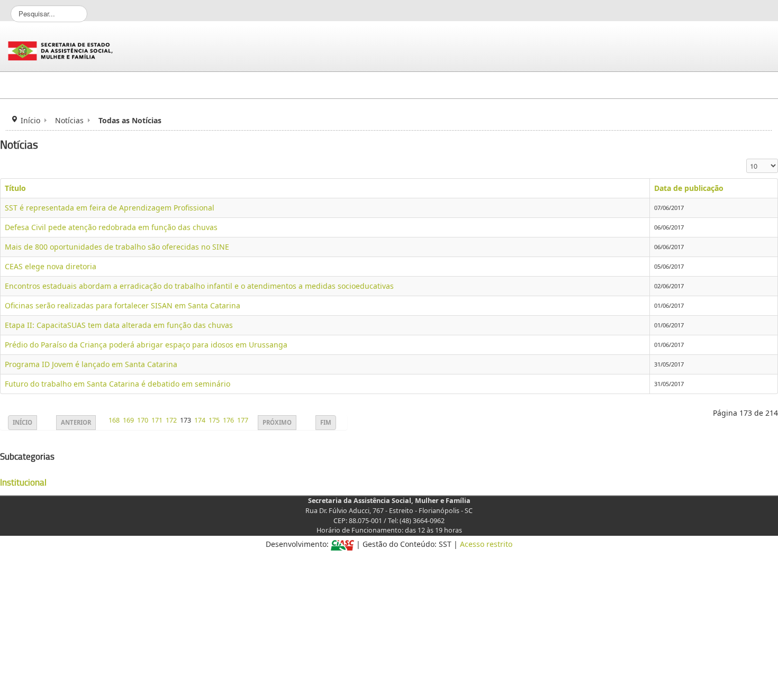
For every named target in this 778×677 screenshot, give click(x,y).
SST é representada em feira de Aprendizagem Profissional (109, 208)
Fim (325, 422)
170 (142, 420)
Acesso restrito (486, 544)
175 (214, 420)
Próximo (277, 422)
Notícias (69, 120)
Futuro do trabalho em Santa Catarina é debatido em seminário (117, 384)
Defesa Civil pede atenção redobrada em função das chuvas (111, 227)
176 (228, 420)
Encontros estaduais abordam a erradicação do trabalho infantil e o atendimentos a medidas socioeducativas (199, 286)
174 (199, 420)
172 (171, 420)
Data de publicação (688, 188)
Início (30, 120)
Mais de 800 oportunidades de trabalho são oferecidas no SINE (117, 247)
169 (128, 420)
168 (114, 420)
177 (242, 420)
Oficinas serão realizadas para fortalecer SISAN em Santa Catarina (122, 305)
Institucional (23, 482)
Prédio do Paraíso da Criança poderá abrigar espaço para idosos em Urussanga (146, 345)
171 (156, 420)
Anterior (76, 422)
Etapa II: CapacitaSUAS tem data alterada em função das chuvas (119, 325)
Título (15, 188)
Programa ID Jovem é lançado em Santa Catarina (91, 364)
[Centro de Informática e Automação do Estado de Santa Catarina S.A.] (342, 544)
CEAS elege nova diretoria (50, 266)
